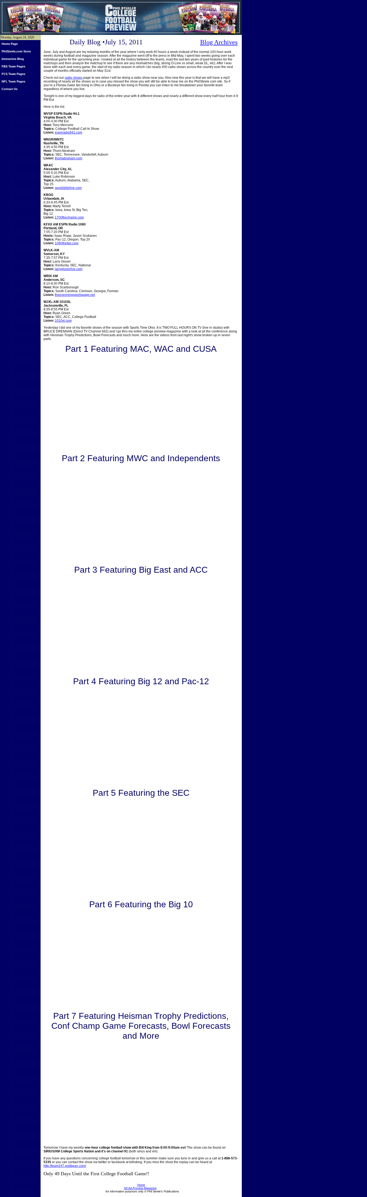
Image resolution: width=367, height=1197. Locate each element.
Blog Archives (219, 42)
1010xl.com (63, 320)
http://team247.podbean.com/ (65, 1166)
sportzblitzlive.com (68, 188)
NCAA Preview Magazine (140, 1188)
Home (141, 1185)
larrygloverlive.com (68, 269)
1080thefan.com (66, 243)
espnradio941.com (68, 132)
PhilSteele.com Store (16, 51)
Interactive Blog (13, 58)
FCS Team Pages (13, 74)
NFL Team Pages (13, 81)
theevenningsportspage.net (75, 295)
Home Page (10, 43)
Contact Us (9, 89)
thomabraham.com (68, 158)
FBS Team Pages (13, 66)
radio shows (73, 78)
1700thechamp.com (69, 217)
